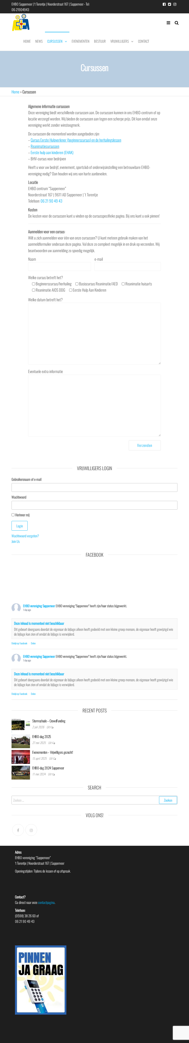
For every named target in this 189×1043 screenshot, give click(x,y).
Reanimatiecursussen (45, 146)
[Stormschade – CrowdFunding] (21, 724)
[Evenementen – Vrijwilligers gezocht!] (21, 756)
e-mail (98, 259)
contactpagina (46, 902)
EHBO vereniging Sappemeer (39, 605)
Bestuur (100, 41)
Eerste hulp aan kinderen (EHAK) (52, 152)
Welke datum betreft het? (45, 299)
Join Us (16, 541)
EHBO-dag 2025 (41, 736)
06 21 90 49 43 (51, 201)
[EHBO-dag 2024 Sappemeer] (21, 771)
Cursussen (54, 41)
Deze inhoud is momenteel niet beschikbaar (39, 623)
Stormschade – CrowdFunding (48, 720)
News (39, 41)
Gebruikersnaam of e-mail (26, 479)
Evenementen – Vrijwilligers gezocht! (52, 752)
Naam (32, 259)
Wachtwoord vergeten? (25, 535)
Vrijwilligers (119, 41)
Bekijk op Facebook (19, 643)
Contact (143, 41)
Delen (33, 643)
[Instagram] (31, 830)
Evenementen (80, 41)
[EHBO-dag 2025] (21, 740)
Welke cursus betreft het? (90, 284)
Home (27, 41)
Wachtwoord (19, 496)
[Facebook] (18, 830)
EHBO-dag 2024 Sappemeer (48, 767)
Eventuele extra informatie (45, 371)
